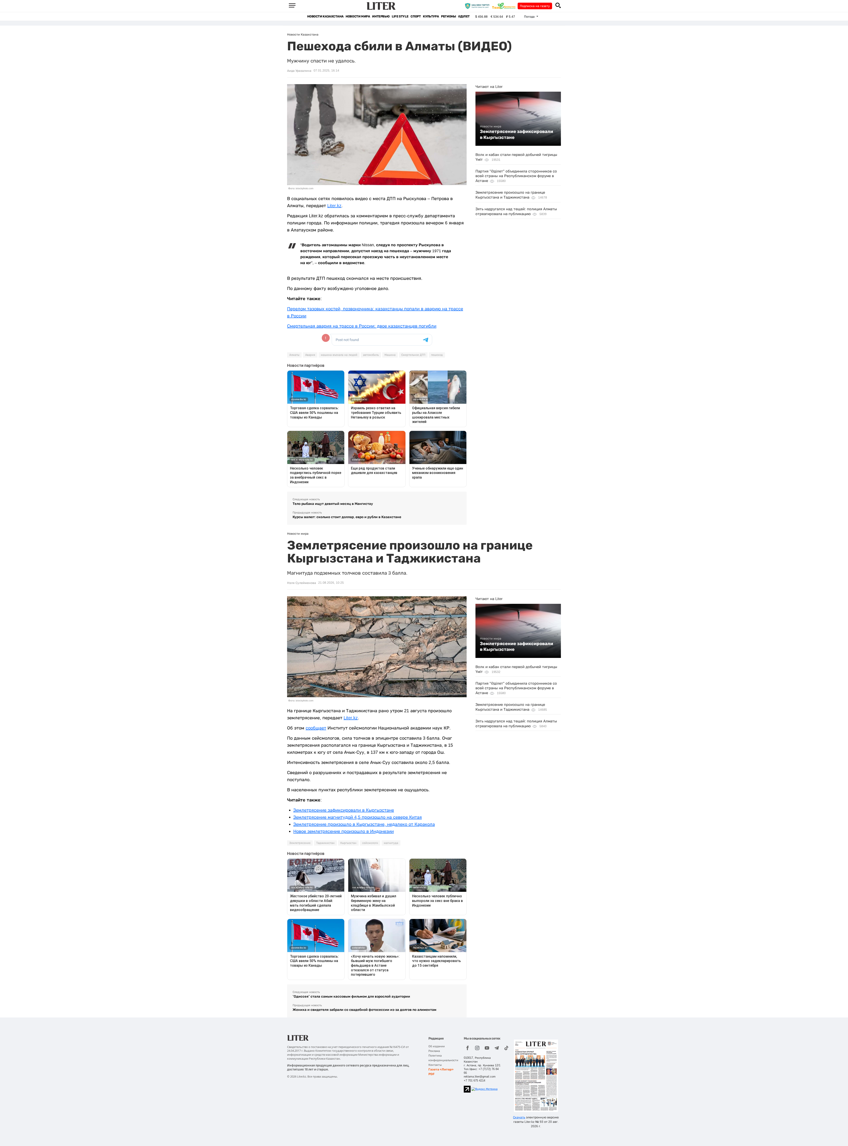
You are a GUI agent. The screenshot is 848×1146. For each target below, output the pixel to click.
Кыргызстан (348, 843)
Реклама (434, 1051)
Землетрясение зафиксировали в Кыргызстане (516, 134)
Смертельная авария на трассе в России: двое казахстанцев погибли (361, 326)
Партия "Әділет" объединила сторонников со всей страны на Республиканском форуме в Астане (516, 176)
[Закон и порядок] (478, 6)
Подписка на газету (535, 6)
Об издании (436, 1046)
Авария (310, 354)
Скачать (519, 1117)
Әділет (464, 16)
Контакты (435, 1064)
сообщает (316, 727)
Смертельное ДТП (413, 354)
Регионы (448, 16)
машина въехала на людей (339, 354)
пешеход (437, 354)
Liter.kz (334, 205)
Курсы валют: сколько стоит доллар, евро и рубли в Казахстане (347, 517)
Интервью (381, 16)
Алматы (294, 354)
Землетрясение (299, 843)
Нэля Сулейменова (301, 583)
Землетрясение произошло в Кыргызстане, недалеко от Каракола (364, 824)
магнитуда (391, 843)
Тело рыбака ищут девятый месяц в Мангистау (333, 504)
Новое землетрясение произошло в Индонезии (343, 831)
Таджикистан (325, 843)
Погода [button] (530, 16)
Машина (390, 354)
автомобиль (371, 354)
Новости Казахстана (325, 16)
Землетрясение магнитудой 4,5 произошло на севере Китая (357, 817)
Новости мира (358, 16)
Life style (400, 16)
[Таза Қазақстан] (505, 6)
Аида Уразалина (299, 70)
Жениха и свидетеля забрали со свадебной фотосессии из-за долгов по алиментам (364, 1010)
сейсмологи (370, 843)
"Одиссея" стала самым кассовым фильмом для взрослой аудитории (351, 996)
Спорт (416, 16)
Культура (431, 16)
